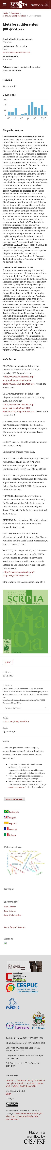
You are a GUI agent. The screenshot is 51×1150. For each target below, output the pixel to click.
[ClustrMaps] (5, 943)
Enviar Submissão (14, 799)
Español (12, 823)
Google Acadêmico (16, 1083)
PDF (9, 662)
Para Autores (10, 911)
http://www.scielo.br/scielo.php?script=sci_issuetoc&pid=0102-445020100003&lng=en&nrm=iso (18, 408)
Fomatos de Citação (13, 708)
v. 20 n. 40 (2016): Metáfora (14, 15)
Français (12, 829)
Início (5, 13)
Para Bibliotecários (12, 915)
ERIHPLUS (40, 1080)
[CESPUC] (22, 992)
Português (13, 812)
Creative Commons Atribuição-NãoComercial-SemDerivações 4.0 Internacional (24, 1116)
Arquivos (15, 13)
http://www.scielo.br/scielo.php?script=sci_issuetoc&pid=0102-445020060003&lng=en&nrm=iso (18, 380)
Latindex (31, 1083)
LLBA (40, 1083)
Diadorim (21, 1080)
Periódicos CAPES (28, 1086)
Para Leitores (10, 906)
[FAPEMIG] (13, 1009)
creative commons (16, 787)
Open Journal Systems (14, 927)
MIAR (15, 1086)
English (12, 817)
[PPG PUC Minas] (25, 1028)
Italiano (12, 835)
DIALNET (10, 1080)
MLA (8, 1086)
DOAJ (30, 1080)
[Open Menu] (4, 4)
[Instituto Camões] (16, 981)
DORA (8, 1093)
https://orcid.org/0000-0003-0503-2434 (16, 52)
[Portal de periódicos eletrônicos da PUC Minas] (24, 971)
